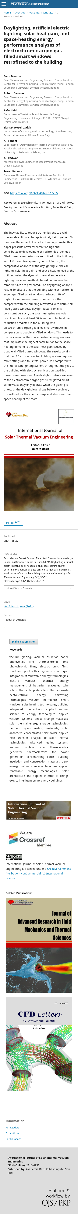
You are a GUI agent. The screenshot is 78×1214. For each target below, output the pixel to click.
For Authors (12, 1133)
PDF (14, 522)
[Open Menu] (4, 4)
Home (7, 12)
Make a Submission (24, 641)
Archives (20, 12)
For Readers (12, 1127)
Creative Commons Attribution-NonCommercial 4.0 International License (38, 873)
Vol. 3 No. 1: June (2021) (42, 12)
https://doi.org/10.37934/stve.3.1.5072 (34, 193)
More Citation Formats (19, 588)
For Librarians (13, 1139)
